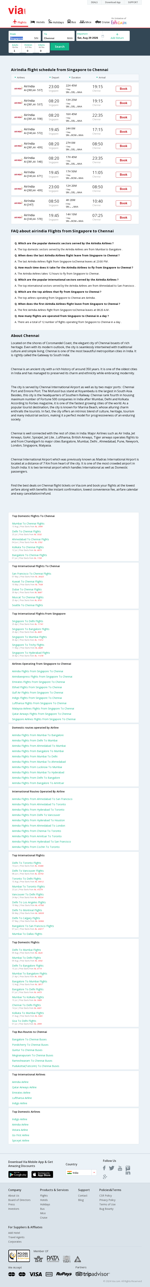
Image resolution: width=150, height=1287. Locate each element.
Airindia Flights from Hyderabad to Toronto (38, 809)
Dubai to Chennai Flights (27, 589)
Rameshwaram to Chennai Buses (32, 1060)
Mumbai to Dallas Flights (27, 934)
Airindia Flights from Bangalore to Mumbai (38, 751)
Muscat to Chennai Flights (28, 597)
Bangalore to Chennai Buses (29, 1039)
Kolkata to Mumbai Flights (28, 1013)
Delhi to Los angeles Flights (29, 902)
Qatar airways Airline (24, 1087)
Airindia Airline (20, 1082)
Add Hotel (14, 1233)
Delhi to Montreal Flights (27, 910)
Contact (82, 1195)
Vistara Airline (20, 1130)
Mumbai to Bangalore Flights (29, 973)
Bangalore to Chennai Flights (29, 555)
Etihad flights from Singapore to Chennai (37, 687)
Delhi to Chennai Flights (26, 531)
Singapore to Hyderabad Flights (31, 652)
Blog (81, 1200)
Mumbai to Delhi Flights (26, 957)
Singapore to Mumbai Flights (29, 637)
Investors (13, 1208)
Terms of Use (107, 1204)
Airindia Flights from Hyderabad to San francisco (41, 841)
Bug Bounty (106, 1208)
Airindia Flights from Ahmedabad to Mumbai (39, 745)
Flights (44, 1195)
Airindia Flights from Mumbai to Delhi (34, 756)
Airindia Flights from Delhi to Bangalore (36, 777)
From (13, 34)
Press (11, 1204)
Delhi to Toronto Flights (26, 863)
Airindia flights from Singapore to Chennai (37, 671)
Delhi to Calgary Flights (26, 918)
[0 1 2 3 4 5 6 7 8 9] (28, 50)
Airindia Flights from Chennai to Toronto (36, 831)
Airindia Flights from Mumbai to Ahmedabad (39, 761)
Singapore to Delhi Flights (27, 621)
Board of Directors (19, 1200)
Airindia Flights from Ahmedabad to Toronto (39, 804)
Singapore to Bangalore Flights (30, 629)
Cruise (43, 1217)
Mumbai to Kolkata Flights (28, 997)
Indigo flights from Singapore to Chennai (37, 698)
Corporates (15, 1241)
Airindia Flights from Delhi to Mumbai (34, 740)
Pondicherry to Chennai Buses (30, 1044)
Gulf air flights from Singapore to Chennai (37, 692)
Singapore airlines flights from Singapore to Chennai (44, 719)
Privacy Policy (107, 1200)
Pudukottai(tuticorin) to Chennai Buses (35, 1066)
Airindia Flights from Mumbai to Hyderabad (38, 772)
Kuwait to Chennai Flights (27, 581)
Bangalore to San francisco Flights (33, 926)
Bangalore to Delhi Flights (28, 989)
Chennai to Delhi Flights (26, 1005)
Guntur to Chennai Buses (27, 1050)
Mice (43, 1213)
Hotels (44, 1200)
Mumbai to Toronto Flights (28, 886)
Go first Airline (20, 1135)
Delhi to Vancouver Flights (28, 870)
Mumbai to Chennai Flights (28, 523)
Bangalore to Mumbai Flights (29, 981)
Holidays (45, 1204)
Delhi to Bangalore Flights (28, 965)
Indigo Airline (19, 1103)
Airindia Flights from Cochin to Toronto (36, 847)
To (45, 34)
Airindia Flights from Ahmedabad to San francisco (42, 799)
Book (123, 88)
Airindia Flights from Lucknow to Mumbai (37, 767)
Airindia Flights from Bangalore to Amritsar (38, 783)
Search (60, 47)
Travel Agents (16, 1237)
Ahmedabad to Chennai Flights (30, 539)
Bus (42, 1208)
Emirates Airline (21, 1092)
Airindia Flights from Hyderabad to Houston (38, 820)
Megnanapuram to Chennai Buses (32, 1055)
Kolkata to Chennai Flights (28, 547)
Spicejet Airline (20, 1140)
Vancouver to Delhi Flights (28, 894)
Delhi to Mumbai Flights (26, 950)
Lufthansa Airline (22, 1098)
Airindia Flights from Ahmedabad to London (38, 825)
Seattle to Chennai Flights (27, 605)
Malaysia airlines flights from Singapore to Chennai (43, 708)
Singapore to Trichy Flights (28, 645)
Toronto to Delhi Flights (26, 878)
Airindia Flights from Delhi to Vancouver (36, 815)
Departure (82, 33)
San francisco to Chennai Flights (31, 573)
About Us (13, 1195)
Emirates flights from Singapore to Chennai (38, 682)
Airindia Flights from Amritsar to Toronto (37, 836)
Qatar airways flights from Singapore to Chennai (41, 714)
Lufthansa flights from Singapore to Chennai (39, 703)
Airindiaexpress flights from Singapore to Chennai (42, 676)
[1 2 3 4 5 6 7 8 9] (15, 50)
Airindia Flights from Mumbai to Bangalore (38, 735)
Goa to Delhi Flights (24, 1021)
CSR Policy (105, 1195)
